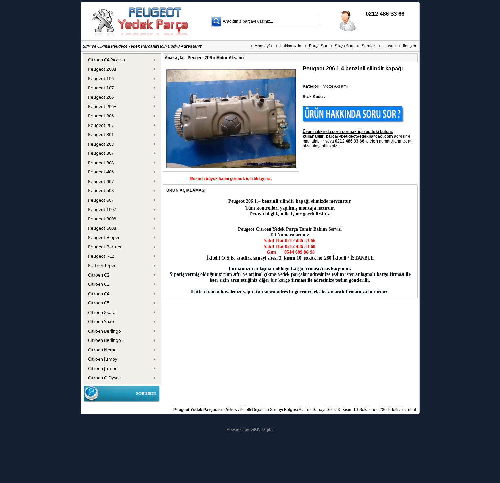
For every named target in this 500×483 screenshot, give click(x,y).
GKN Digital (262, 429)
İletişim (409, 46)
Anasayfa (263, 46)
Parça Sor (318, 46)
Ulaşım (389, 46)
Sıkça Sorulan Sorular (355, 46)
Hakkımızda (290, 46)
